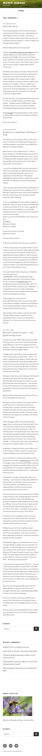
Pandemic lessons (22, 647)
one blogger (9, 113)
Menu (22, 10)
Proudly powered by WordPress (13, 751)
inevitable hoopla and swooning (20, 52)
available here (23, 282)
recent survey (25, 460)
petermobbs (7, 651)
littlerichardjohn (8, 668)
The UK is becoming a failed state (25, 651)
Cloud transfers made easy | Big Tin (15, 662)
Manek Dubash (14, 2)
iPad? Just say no (10, 26)
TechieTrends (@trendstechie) (13, 655)
